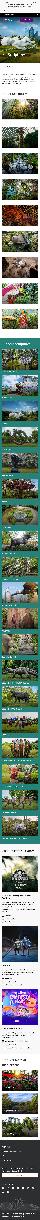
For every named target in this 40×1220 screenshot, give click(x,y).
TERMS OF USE (5, 1213)
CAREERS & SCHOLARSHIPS (12, 1151)
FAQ (3, 1156)
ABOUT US (6, 1147)
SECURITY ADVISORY (30, 1213)
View (34, 2)
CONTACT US (7, 1160)
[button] (37, 15)
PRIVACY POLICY (17, 1213)
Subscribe (20, 1175)
